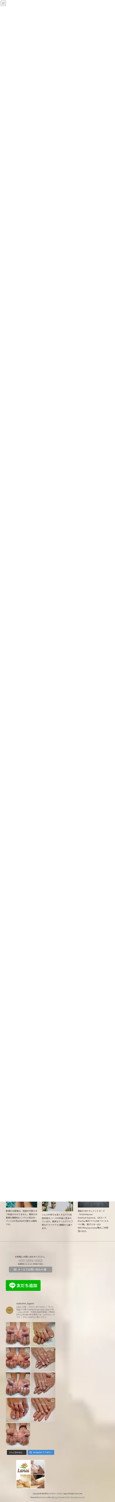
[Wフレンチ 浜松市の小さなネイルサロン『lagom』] (43, 1410)
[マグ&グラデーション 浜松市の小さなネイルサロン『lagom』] (43, 1385)
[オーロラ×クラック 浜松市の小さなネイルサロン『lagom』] (43, 1334)
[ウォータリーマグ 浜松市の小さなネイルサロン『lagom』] (18, 1385)
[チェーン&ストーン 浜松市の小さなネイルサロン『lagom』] (43, 1359)
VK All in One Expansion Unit (75, 1497)
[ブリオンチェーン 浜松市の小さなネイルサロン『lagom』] (18, 1435)
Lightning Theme (57, 1497)
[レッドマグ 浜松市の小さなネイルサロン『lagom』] (18, 1359)
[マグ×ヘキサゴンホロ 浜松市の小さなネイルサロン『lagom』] (18, 1410)
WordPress (43, 1497)
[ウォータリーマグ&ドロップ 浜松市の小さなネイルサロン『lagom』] (18, 1334)
